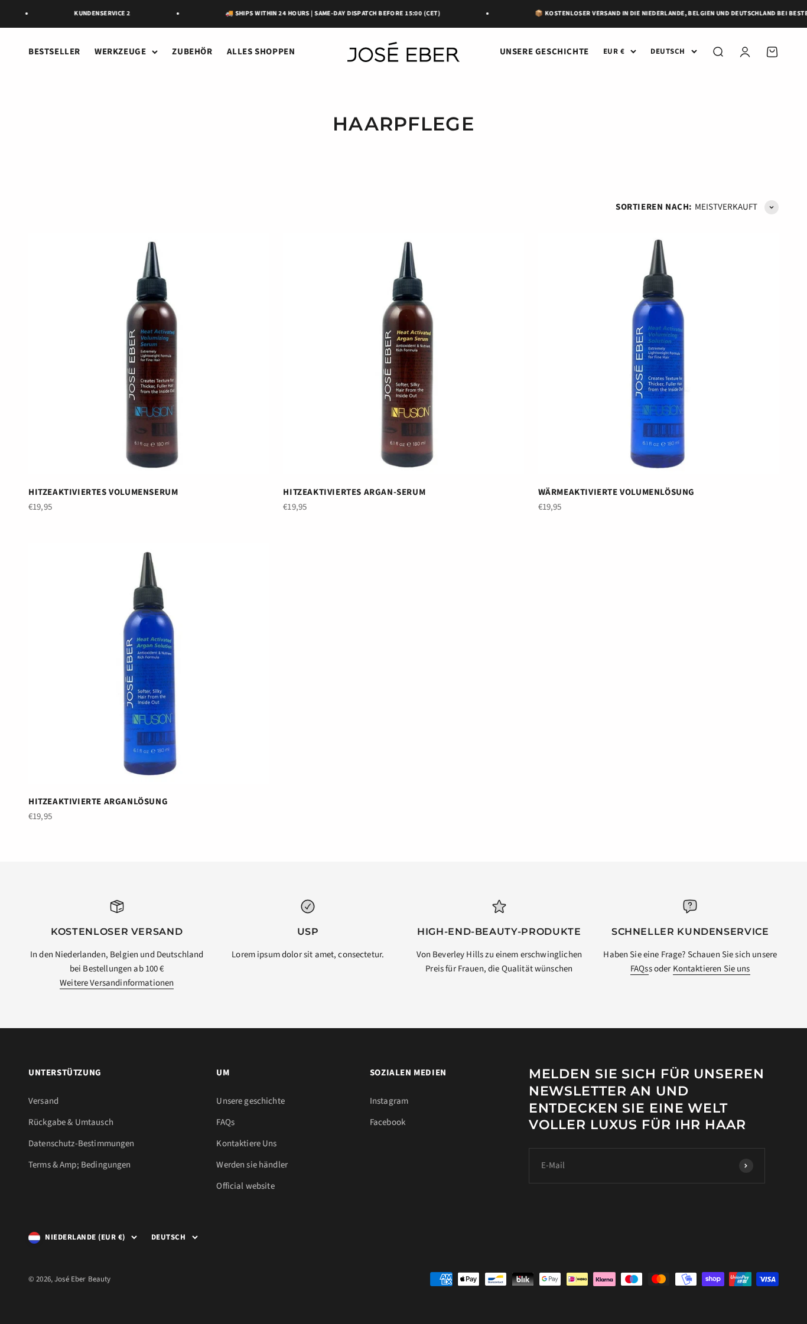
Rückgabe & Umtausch (70, 1122)
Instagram (389, 1101)
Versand (43, 1101)
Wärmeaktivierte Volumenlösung (616, 492)
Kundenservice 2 (95, 13)
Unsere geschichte (544, 51)
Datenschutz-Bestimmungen (81, 1143)
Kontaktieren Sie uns (711, 969)
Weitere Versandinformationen (117, 983)
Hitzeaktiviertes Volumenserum (103, 492)
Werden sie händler (252, 1165)
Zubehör (192, 51)
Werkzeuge (120, 51)
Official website (245, 1186)
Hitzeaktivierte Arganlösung (98, 801)
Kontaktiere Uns (246, 1143)
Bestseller (54, 51)
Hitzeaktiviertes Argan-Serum (354, 492)
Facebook (387, 1122)
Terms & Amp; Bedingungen (79, 1165)
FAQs (639, 969)
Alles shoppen (261, 51)
